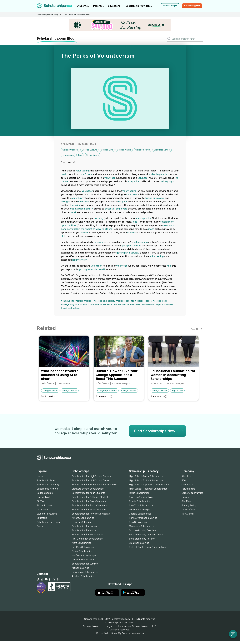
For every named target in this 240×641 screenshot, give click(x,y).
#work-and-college (70, 308)
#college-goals (160, 301)
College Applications (107, 390)
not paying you (168, 181)
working (76, 205)
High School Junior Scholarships (146, 480)
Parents (98, 5)
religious (123, 201)
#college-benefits (125, 301)
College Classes (70, 150)
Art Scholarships (80, 567)
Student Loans (44, 505)
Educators (114, 5)
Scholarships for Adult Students (88, 492)
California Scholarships (141, 497)
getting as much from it (91, 269)
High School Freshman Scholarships (148, 488)
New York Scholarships (141, 505)
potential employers (116, 208)
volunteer (109, 177)
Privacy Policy (189, 505)
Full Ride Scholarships (83, 547)
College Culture (89, 150)
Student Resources (47, 513)
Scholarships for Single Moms (87, 534)
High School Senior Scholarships (146, 476)
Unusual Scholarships (83, 559)
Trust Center (188, 513)
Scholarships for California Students (90, 497)
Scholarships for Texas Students (89, 501)
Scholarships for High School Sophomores (94, 484)
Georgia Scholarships (140, 513)
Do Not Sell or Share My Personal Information (120, 633)
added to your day (158, 174)
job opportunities (131, 245)
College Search (142, 150)
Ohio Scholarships (138, 522)
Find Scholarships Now (154, 431)
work (73, 212)
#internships (106, 304)
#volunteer (167, 304)
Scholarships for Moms (84, 530)
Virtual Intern (92, 155)
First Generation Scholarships (87, 538)
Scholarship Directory (48, 484)
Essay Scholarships (82, 551)
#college (88, 301)
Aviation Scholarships (83, 576)
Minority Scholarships (83, 517)
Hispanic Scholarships (83, 522)
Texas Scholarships (139, 492)
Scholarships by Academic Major (146, 534)
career (85, 232)
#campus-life (67, 301)
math (151, 229)
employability (143, 218)
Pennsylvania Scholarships (143, 517)
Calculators (42, 509)
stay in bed (134, 181)
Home (40, 476)
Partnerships (188, 488)
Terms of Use (189, 509)
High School (177, 390)
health (64, 174)
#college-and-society (104, 301)
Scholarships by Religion (142, 538)
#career (79, 301)
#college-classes (143, 301)
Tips (80, 155)
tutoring (98, 218)
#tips (158, 304)
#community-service (88, 304)
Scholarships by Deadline (142, 530)
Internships (68, 155)
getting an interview (127, 252)
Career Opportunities (192, 492)
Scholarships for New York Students (91, 513)
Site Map (186, 501)
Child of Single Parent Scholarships (147, 547)
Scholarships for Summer (85, 563)
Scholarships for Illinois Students (89, 509)
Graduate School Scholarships (88, 488)
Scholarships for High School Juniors (91, 480)
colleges (65, 201)
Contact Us (187, 484)
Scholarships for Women (85, 526)
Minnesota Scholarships (141, 526)
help (169, 265)
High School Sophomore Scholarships (149, 484)
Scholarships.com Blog (47, 14)
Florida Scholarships (139, 501)
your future (85, 174)
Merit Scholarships (81, 542)
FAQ (184, 480)
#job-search (119, 304)
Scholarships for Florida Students (89, 505)
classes (131, 232)
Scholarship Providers (138, 5)
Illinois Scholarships (139, 509)
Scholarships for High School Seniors (91, 476)
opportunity (78, 198)
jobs (134, 221)
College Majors (124, 150)
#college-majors (69, 304)
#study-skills (148, 304)
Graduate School (162, 150)
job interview (79, 259)
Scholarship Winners (47, 488)
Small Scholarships (139, 542)
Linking (185, 497)
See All (195, 329)
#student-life (133, 304)
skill (63, 236)
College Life (107, 150)
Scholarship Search (47, 480)
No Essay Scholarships (84, 555)
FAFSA (40, 501)
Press (40, 526)
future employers (154, 198)
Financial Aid (43, 497)
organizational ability (81, 208)
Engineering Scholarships (85, 572)
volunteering (83, 170)
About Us (187, 476)
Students (82, 5)
